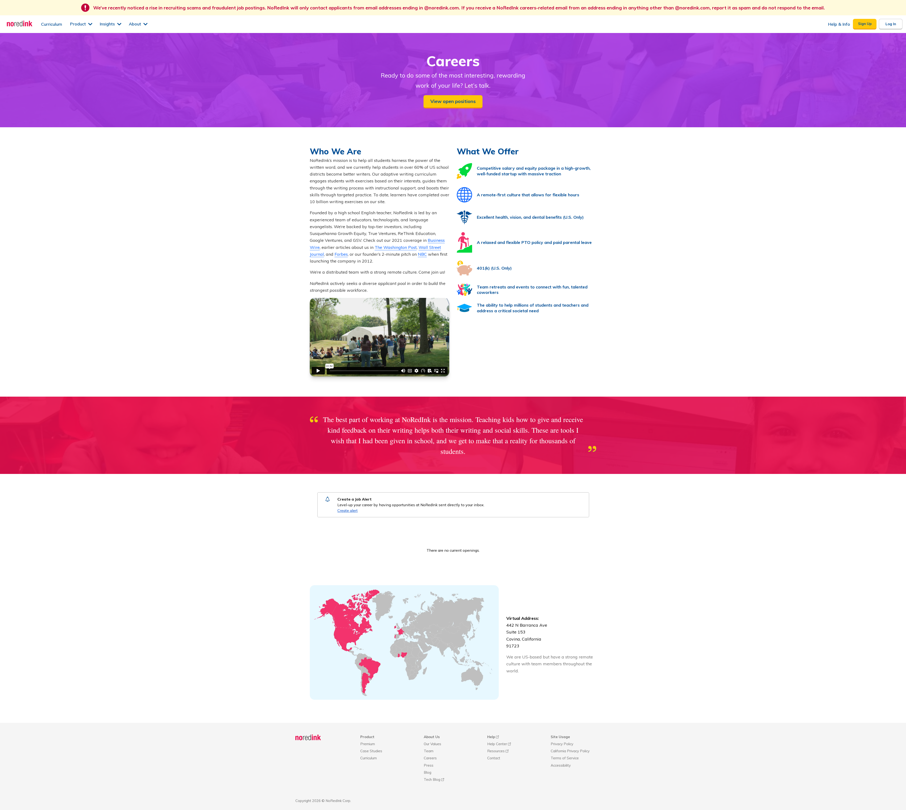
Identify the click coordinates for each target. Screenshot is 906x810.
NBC (422, 254)
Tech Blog (432, 779)
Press (428, 765)
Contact (493, 758)
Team (428, 751)
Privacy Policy (562, 744)
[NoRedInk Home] (20, 23)
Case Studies (371, 751)
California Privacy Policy (570, 751)
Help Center (497, 744)
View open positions (453, 101)
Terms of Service (565, 758)
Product (367, 737)
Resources (496, 751)
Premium (367, 744)
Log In (890, 24)
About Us (432, 737)
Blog (427, 772)
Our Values (432, 744)
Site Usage (560, 737)
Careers (430, 758)
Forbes (341, 254)
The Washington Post (396, 247)
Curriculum (368, 758)
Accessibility (561, 765)
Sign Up (865, 23)
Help (491, 737)
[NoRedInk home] (308, 738)
